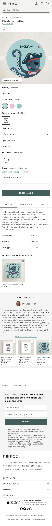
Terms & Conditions (12, 515)
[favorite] (10, 28)
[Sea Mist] (19, 106)
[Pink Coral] (12, 106)
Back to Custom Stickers (12, 18)
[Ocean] (5, 106)
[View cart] (47, 4)
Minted (5, 386)
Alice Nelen (8, 24)
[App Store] (14, 503)
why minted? (26, 204)
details (8, 204)
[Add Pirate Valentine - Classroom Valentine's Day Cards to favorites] (49, 341)
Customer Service (11, 484)
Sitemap (33, 515)
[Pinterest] (24, 508)
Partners (7, 489)
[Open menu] (5, 4)
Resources (8, 495)
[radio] (6, 93)
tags (43, 204)
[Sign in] (36, 4)
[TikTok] (27, 508)
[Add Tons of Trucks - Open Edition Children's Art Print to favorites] (14, 341)
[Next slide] (50, 58)
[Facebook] (21, 508)
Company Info (9, 478)
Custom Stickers (19, 386)
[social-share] (4, 28)
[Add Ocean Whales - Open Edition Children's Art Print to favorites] (31, 341)
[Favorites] (42, 4)
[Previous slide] (2, 58)
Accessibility (42, 515)
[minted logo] (12, 3)
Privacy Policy (24, 515)
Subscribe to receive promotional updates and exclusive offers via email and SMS (24, 397)
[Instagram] (30, 508)
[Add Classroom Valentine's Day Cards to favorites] (22, 261)
